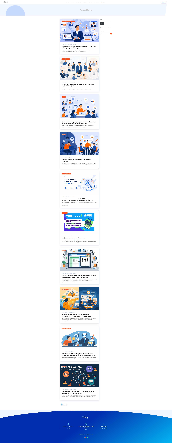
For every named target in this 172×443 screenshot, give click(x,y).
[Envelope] (85, 437)
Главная (67, 2)
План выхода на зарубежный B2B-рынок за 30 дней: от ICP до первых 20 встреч (79, 47)
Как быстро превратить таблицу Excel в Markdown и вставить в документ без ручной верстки (79, 276)
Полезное (84, 2)
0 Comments (74, 44)
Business (63, 21)
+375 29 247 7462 (103, 426)
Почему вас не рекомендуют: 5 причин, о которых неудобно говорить (78, 85)
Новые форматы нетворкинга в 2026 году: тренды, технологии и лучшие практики (78, 392)
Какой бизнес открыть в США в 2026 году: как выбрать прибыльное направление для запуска (77, 199)
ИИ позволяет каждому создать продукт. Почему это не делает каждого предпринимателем (79, 122)
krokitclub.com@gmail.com (68, 426)
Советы (72, 21)
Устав (72, 2)
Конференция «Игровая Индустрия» (74, 238)
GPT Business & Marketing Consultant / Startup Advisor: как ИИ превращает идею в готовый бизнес (79, 354)
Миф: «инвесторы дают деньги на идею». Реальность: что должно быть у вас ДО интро (76, 315)
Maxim (63, 44)
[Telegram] (84, 437)
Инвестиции (68, 173)
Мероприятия (91, 2)
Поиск (101, 19)
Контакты (98, 2)
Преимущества (78, 2)
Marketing (68, 21)
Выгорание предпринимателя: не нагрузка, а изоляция (76, 160)
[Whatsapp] (87, 437)
